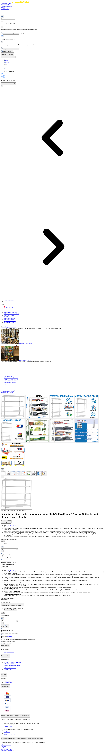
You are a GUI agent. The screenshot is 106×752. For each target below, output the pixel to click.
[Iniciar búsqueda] (2, 36)
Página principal (8, 376)
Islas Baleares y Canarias (10, 322)
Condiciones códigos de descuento (12, 662)
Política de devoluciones (10, 668)
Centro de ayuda (8, 669)
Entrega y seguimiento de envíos (12, 665)
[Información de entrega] (17, 633)
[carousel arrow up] (2, 469)
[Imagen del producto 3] (13, 473)
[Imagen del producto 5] (23, 473)
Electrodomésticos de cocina (11, 378)
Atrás (5, 384)
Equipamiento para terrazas (25, 343)
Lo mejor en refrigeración (25, 360)
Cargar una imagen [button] (8, 33)
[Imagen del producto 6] (28, 473)
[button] (53, 388)
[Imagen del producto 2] (8, 473)
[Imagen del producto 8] (39, 473)
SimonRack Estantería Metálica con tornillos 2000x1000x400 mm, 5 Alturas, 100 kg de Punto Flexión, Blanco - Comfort (50, 515)
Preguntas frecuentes (9, 670)
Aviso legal (3, 746)
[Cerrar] (2, 86)
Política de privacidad (6, 745)
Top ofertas (13, 327)
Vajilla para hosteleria (9, 315)
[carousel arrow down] (2, 477)
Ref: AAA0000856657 (6, 521)
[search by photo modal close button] (2, 27)
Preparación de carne (9, 319)
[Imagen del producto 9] (44, 473)
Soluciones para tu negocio (10, 312)
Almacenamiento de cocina (10, 380)
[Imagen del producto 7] (33, 473)
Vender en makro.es (8, 681)
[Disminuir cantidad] (1, 549)
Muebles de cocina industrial (11, 379)
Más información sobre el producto (9, 539)
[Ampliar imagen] (16, 494)
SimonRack (10, 527)
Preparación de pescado (9, 318)
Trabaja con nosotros (9, 652)
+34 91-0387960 (8, 726)
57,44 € (3, 541)
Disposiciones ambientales (7, 750)
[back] (2, 16)
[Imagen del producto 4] (18, 473)
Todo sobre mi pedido (9, 663)
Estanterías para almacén (10, 382)
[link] (54, 68)
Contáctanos (7, 732)
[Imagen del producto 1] (3, 473)
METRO (9, 561)
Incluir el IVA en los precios (7, 84)
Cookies (3, 747)
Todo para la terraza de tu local (11, 314)
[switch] (8, 57)
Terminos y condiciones (6, 749)
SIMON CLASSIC (11, 525)
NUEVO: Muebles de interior (11, 316)
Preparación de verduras (10, 321)
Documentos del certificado (10, 609)
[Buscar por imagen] (2, 21)
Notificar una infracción (9, 734)
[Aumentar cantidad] (17, 549)
